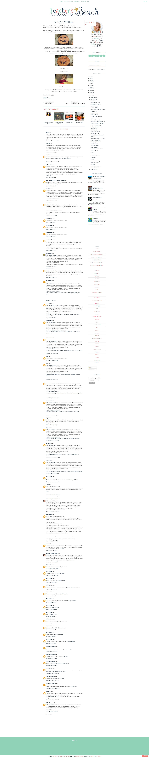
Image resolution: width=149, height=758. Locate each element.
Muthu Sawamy (49, 702)
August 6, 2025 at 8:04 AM (51, 665)
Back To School (97, 259)
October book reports (95, 131)
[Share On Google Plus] (94, 22)
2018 (91, 83)
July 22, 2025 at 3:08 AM (51, 636)
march (97, 319)
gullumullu (48, 443)
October (93, 101)
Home (61, 1)
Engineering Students (58, 634)
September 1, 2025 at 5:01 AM (52, 673)
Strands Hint (52, 445)
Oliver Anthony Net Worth (72, 479)
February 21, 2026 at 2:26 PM (52, 711)
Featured (97, 273)
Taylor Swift (65, 656)
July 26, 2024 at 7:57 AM (51, 300)
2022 (91, 80)
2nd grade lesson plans (97, 254)
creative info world (50, 646)
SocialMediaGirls (53, 341)
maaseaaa (48, 269)
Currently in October (95, 155)
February (97, 276)
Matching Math (94, 111)
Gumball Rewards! (95, 133)
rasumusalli (49, 280)
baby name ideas (56, 198)
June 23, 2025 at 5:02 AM (51, 616)
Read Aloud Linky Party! (96, 125)
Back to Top (145, 755)
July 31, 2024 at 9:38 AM (51, 335)
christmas (97, 297)
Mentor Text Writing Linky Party (97, 123)
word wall (97, 360)
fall (97, 308)
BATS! (92, 118)
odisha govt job (57, 183)
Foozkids (48, 188)
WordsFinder (53, 365)
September (93, 169)
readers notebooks (97, 338)
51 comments (46, 97)
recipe (96, 343)
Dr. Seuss (97, 270)
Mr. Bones (93, 164)
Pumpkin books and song (96, 116)
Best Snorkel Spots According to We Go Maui (55, 671)
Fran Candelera (54, 271)
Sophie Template (65, 756)
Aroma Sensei (53, 462)
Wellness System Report (52, 498)
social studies (97, 349)
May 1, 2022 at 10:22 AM (51, 177)
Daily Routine (49, 476)
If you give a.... (94, 157)
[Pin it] (86, 24)
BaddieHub (52, 384)
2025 (91, 76)
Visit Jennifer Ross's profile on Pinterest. (96, 69)
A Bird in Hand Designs (96, 756)
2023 (91, 78)
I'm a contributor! (94, 114)
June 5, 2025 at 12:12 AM (51, 595)
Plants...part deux (94, 150)
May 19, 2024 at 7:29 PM (51, 236)
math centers (96, 324)
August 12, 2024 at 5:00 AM (52, 379)
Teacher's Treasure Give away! (97, 135)
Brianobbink (49, 514)
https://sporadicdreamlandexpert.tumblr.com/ (56, 330)
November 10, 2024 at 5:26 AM (52, 440)
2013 (91, 92)
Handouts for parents (95, 119)
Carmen (48, 143)
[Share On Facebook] (91, 22)
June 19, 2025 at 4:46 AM (51, 609)
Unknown (48, 691)
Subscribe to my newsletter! (95, 378)
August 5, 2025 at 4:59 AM (51, 658)
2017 (91, 85)
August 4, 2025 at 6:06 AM (51, 651)
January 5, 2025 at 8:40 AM (51, 550)
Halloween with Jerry (95, 102)
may (97, 327)
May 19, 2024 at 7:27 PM (51, 222)
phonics (97, 335)
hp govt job (48, 175)
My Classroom (68, 1)
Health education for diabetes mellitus (62, 158)
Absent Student (94, 143)
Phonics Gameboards (95, 167)
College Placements (71, 641)
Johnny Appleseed (95, 145)
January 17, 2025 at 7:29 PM (52, 561)
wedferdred (49, 382)
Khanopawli (49, 253)
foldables (97, 311)
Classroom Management (97, 262)
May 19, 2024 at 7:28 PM (51, 229)
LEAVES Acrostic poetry (96, 166)
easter (97, 303)
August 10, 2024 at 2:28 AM (52, 353)
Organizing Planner (95, 162)
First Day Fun (96, 218)
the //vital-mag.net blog (55, 305)
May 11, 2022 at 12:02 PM (51, 200)
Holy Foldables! (94, 147)
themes (97, 357)
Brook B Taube (53, 255)
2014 (91, 90)
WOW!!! (92, 159)
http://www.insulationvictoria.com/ (53, 696)
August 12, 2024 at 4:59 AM (52, 360)
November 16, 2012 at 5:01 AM (52, 140)
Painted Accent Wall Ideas (58, 678)
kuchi (47, 543)
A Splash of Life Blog (96, 257)
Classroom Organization (96, 265)
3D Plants (93, 136)
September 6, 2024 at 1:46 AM (52, 415)
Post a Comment (48, 714)
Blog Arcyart (72, 559)
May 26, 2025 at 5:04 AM (51, 589)
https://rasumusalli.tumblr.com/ (53, 291)
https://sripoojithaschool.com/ (59, 627)
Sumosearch (53, 283)
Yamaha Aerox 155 (55, 607)
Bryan (47, 132)
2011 (91, 95)
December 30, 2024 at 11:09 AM (53, 496)
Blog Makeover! (94, 106)
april (97, 289)
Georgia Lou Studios (79, 756)
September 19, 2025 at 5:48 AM (52, 688)
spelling (97, 352)
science (97, 346)
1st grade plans (97, 251)
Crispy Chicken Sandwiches (59, 580)
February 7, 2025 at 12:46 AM (52, 568)
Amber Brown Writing (95, 161)
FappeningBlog (61, 509)
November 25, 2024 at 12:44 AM (53, 457)
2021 (91, 82)
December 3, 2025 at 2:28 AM (52, 699)
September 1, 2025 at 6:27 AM (52, 680)
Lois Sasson (61, 548)
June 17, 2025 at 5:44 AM (51, 602)
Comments (92, 369)
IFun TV (47, 203)
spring (97, 354)
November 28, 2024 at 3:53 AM (52, 473)
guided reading (97, 316)
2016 (91, 87)
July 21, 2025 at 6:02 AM (51, 629)
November (93, 99)
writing (97, 362)
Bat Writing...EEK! (94, 113)
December (93, 97)
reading (97, 341)
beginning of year (97, 292)
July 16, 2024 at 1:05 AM (51, 266)
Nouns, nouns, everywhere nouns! (98, 121)
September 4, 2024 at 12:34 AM (52, 397)
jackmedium (49, 164)
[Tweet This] (89, 22)
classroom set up (97, 300)
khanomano (49, 320)
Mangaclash (52, 429)
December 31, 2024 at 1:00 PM (52, 511)
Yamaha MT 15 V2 (53, 614)
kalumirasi (48, 460)
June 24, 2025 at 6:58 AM (51, 623)
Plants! (92, 152)
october (97, 333)
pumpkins (48, 98)
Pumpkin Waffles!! (94, 107)
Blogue (47, 491)
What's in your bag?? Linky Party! (98, 138)
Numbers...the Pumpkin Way (97, 148)
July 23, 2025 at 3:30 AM (51, 643)
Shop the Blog (85, 1)
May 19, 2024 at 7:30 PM (51, 250)
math (97, 322)
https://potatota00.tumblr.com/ (53, 494)
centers (97, 295)
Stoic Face (48, 555)
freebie (97, 314)
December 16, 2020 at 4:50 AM (52, 161)
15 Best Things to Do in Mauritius (73, 587)
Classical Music (69, 649)
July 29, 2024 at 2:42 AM (51, 317)
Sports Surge (49, 218)
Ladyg (47, 484)
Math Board (93, 154)
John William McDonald (59, 573)
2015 (91, 88)
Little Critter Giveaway (95, 140)
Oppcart (48, 418)
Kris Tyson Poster (49, 422)
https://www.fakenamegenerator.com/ (61, 663)
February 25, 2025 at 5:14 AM (52, 575)
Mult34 (51, 704)
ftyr (47, 356)
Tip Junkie (54, 30)
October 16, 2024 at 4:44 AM (52, 424)
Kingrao (48, 427)
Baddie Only (52, 322)
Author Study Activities (96, 104)
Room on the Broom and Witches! (98, 109)
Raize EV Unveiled (63, 593)
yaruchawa (48, 303)
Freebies (76, 1)
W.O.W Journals (94, 130)
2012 (91, 94)
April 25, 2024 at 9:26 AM (51, 215)
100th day (96, 249)
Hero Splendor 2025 (71, 600)
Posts (91, 367)
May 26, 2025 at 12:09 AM (51, 582)
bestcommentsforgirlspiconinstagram (55, 180)
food (44, 98)
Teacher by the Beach (57, 756)
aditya (47, 155)
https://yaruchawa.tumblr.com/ (53, 312)
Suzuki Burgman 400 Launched (59, 621)
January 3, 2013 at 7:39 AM (51, 152)
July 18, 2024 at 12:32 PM (51, 277)
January (97, 278)
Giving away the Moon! (96, 142)
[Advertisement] (64, 725)
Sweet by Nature (73, 686)
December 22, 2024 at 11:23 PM (52, 481)
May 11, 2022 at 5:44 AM (51, 185)
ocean (97, 330)
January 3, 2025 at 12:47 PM (52, 540)
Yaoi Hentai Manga (54, 402)
